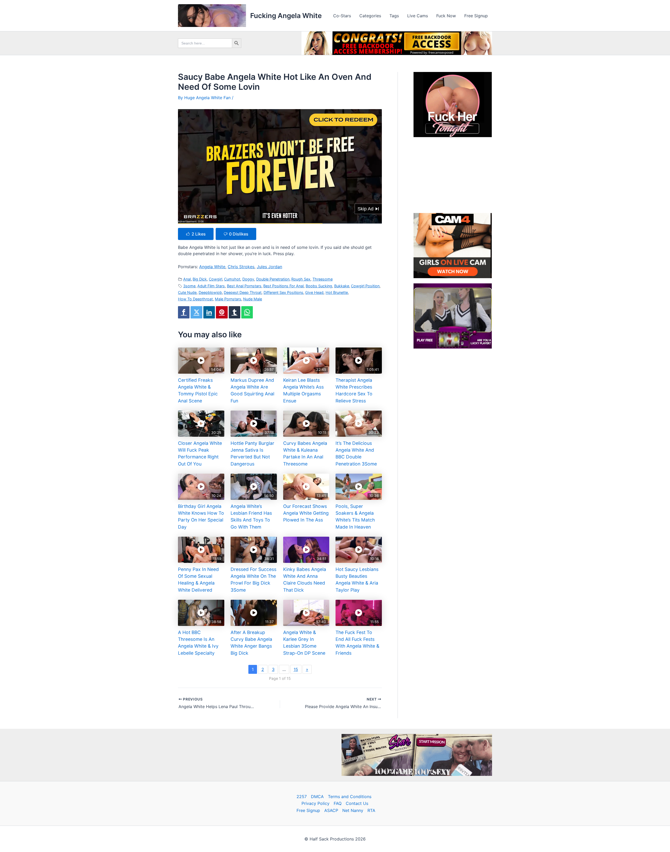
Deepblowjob (210, 292)
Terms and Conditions (349, 796)
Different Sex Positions (283, 292)
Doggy (248, 279)
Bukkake (341, 286)
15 (296, 669)
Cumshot (232, 279)
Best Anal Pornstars (244, 286)
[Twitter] (196, 312)
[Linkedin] (209, 312)
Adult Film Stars (211, 286)
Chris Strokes (241, 266)
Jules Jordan (269, 266)
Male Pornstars (228, 299)
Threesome (322, 279)
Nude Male (252, 299)
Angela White (212, 266)
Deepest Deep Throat (242, 292)
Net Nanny (352, 810)
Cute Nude (187, 292)
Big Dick (200, 279)
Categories (370, 15)
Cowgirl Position (365, 286)
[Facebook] (183, 312)
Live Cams (417, 15)
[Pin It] (221, 312)
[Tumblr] (234, 312)
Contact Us (357, 803)
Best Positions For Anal (283, 286)
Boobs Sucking (319, 286)
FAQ (338, 803)
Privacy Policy (316, 803)
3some (189, 286)
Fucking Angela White (286, 16)
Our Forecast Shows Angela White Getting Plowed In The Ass (306, 513)
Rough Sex (300, 279)
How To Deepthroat (195, 299)
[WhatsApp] (247, 312)
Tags (394, 15)
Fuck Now (446, 15)
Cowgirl (215, 279)
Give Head (314, 292)
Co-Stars (342, 15)
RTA (371, 810)
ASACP (331, 810)
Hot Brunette (337, 292)
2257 (302, 796)
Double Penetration (272, 279)
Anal (187, 279)
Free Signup (476, 15)
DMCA (317, 796)
